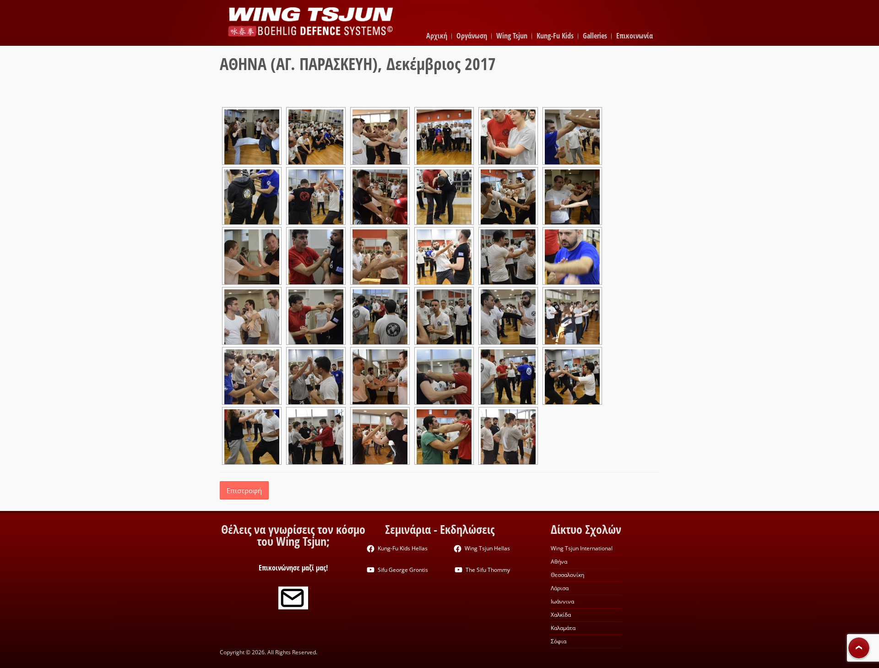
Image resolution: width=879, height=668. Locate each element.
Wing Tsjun (511, 36)
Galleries (595, 36)
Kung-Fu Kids (555, 36)
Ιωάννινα (562, 601)
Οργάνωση (471, 36)
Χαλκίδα (561, 615)
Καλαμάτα (563, 628)
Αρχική (436, 36)
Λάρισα (560, 588)
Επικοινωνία (634, 36)
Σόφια (558, 641)
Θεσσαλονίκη (567, 575)
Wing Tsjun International (582, 548)
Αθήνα (559, 561)
